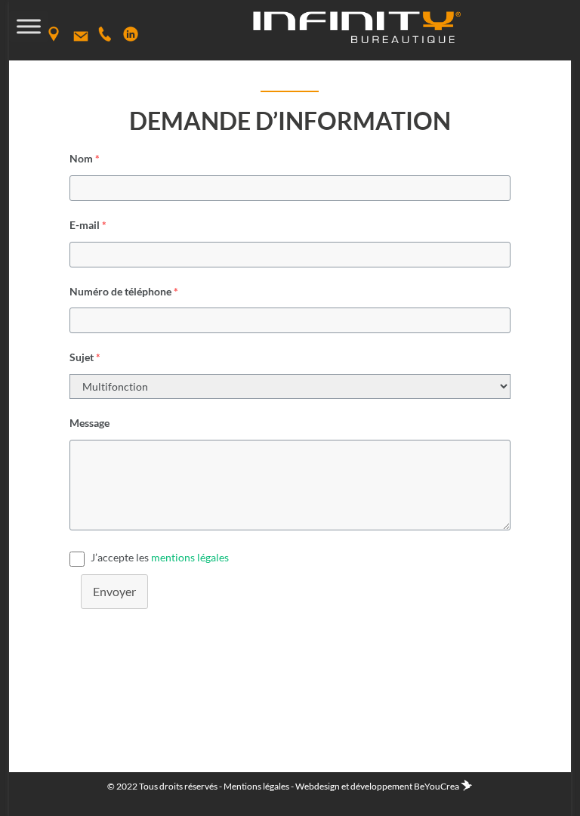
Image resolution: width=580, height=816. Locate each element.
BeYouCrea (437, 786)
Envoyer (114, 591)
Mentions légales (256, 786)
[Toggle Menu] (29, 26)
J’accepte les (160, 557)
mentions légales (190, 557)
